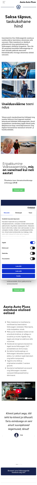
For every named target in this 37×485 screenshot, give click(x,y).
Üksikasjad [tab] (18, 212)
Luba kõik (18, 266)
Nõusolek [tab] (7, 212)
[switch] (32, 248)
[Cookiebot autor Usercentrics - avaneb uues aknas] (27, 208)
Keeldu (18, 276)
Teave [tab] (30, 212)
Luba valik (18, 271)
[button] (3, 89)
